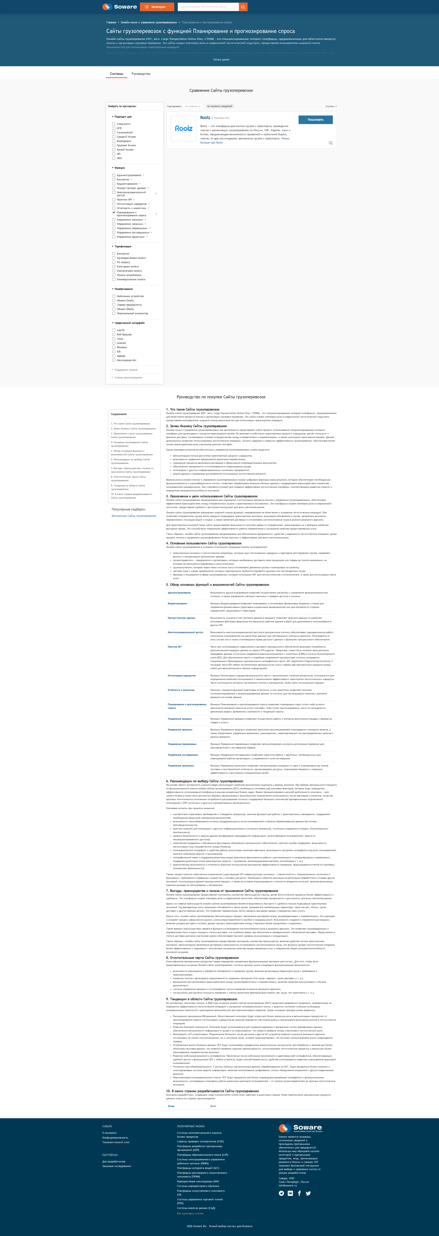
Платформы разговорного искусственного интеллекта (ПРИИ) (202, 1174)
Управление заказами (130, 219)
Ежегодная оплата (128, 266)
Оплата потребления (129, 275)
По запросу (123, 262)
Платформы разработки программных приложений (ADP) (199, 1148)
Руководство (141, 74)
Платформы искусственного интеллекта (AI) (201, 1192)
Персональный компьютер (132, 313)
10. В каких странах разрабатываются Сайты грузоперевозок (131, 496)
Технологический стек (115, 1142)
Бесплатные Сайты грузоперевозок (134, 515)
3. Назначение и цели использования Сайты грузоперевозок (131, 435)
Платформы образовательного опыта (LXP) (202, 1154)
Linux (120, 338)
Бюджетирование (127, 183)
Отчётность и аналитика (131, 208)
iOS (119, 351)
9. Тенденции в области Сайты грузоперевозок (128, 487)
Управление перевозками (132, 228)
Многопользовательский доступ (131, 194)
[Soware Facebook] (299, 1193)
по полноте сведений (219, 106)
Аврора (121, 355)
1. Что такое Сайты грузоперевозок (130, 423)
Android (121, 343)
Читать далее (221, 59)
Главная (111, 22)
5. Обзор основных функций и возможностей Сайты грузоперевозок (132, 452)
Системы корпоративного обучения (198, 1186)
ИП (118, 153)
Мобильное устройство (130, 296)
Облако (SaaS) (125, 300)
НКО (119, 158)
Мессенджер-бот (127, 360)
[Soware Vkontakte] (290, 1193)
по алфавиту (192, 106)
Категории (158, 7)
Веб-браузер (124, 334)
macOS (120, 330)
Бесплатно (123, 179)
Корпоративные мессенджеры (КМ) (198, 1181)
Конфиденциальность (115, 1137)
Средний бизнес (126, 136)
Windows (122, 347)
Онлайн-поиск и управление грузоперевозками (149, 22)
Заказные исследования (116, 1166)
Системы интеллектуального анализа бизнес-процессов (199, 1134)
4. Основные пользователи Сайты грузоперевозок (129, 444)
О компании (109, 1132)
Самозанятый (125, 132)
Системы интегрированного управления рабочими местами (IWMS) (201, 1161)
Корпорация (124, 141)
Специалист (124, 123)
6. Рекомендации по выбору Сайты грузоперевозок (130, 461)
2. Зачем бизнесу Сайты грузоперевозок (133, 428)
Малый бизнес (125, 149)
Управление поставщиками (133, 232)
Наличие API (124, 199)
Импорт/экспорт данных (131, 188)
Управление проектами (131, 236)
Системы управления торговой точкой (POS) (200, 1201)
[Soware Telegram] (281, 1193)
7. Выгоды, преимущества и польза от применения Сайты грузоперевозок (132, 470)
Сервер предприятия (129, 304)
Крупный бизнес (126, 145)
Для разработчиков (113, 1161)
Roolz (205, 117)
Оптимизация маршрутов (132, 203)
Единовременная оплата (131, 257)
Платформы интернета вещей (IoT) (198, 1167)
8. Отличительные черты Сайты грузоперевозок (128, 478)
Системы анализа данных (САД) (196, 1207)
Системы (116, 74)
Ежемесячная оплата (129, 270)
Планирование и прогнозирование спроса (131, 214)
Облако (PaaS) (125, 309)
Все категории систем (190, 1213)
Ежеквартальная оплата (131, 279)
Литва (171, 1106)
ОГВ (119, 128)
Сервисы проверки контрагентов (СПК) (200, 1141)
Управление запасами (130, 223)
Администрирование (129, 175)
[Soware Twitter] (308, 1193)
